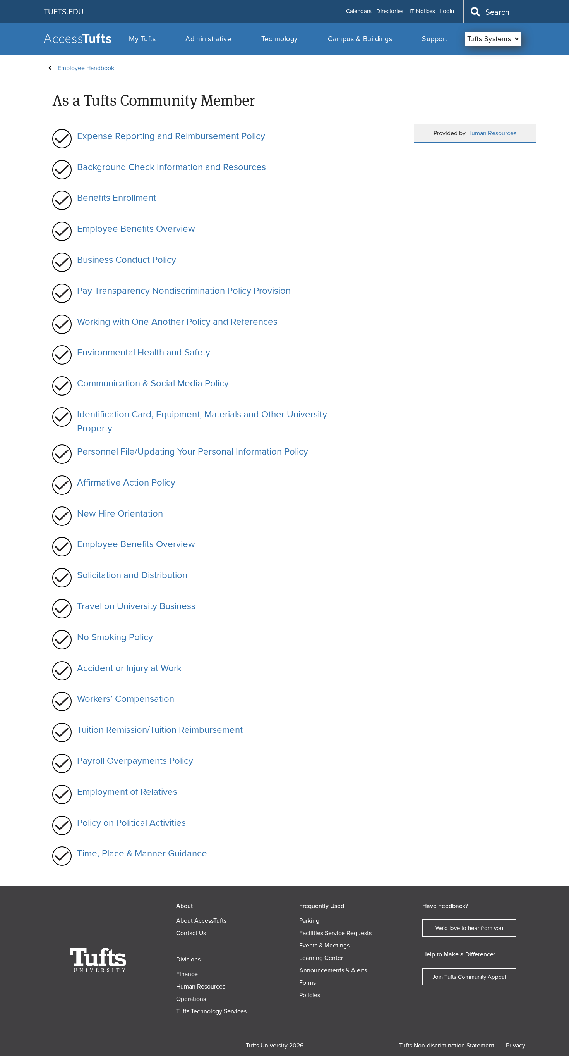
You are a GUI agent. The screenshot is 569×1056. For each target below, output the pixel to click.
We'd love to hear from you (469, 928)
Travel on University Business (136, 606)
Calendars (359, 12)
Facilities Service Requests (335, 933)
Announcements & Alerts (333, 970)
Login (447, 12)
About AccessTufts (201, 920)
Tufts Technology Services (211, 1011)
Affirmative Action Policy (126, 482)
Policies (309, 995)
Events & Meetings (324, 945)
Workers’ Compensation (125, 699)
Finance (187, 974)
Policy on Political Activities (131, 823)
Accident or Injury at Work (129, 668)
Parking (309, 920)
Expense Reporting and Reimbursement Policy (171, 136)
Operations (191, 998)
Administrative (208, 39)
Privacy (515, 1045)
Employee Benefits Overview (136, 229)
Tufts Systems (489, 39)
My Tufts (142, 39)
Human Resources (491, 133)
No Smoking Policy (115, 637)
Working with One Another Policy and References (177, 322)
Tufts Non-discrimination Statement (446, 1045)
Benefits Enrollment (116, 198)
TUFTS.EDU (64, 12)
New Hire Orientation (120, 513)
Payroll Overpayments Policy (135, 761)
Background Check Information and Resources (171, 167)
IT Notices (422, 12)
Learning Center (321, 957)
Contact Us (191, 933)
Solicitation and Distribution (132, 575)
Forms (307, 982)
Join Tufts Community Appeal (469, 977)
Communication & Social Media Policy (153, 383)
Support (434, 39)
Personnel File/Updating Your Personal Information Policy (192, 451)
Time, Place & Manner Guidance (142, 853)
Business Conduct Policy (126, 260)
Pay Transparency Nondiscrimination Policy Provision (184, 291)
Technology (279, 39)
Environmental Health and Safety (143, 352)
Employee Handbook (86, 68)
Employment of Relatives (127, 792)
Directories (389, 12)
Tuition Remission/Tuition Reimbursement (160, 730)
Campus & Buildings (360, 39)
